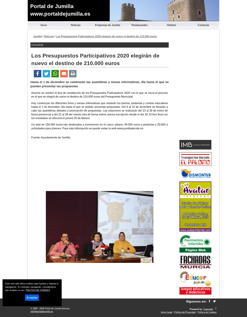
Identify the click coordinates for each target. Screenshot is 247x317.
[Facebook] (37, 74)
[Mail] (64, 74)
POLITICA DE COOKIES (38, 290)
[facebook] (209, 301)
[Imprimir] (73, 74)
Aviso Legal (166, 312)
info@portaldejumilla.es (41, 311)
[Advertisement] (99, 165)
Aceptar (32, 297)
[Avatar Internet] (195, 230)
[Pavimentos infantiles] (195, 251)
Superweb (208, 309)
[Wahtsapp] (55, 74)
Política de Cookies (207, 312)
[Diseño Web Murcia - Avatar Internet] (215, 309)
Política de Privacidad (185, 312)
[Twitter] (46, 74)
